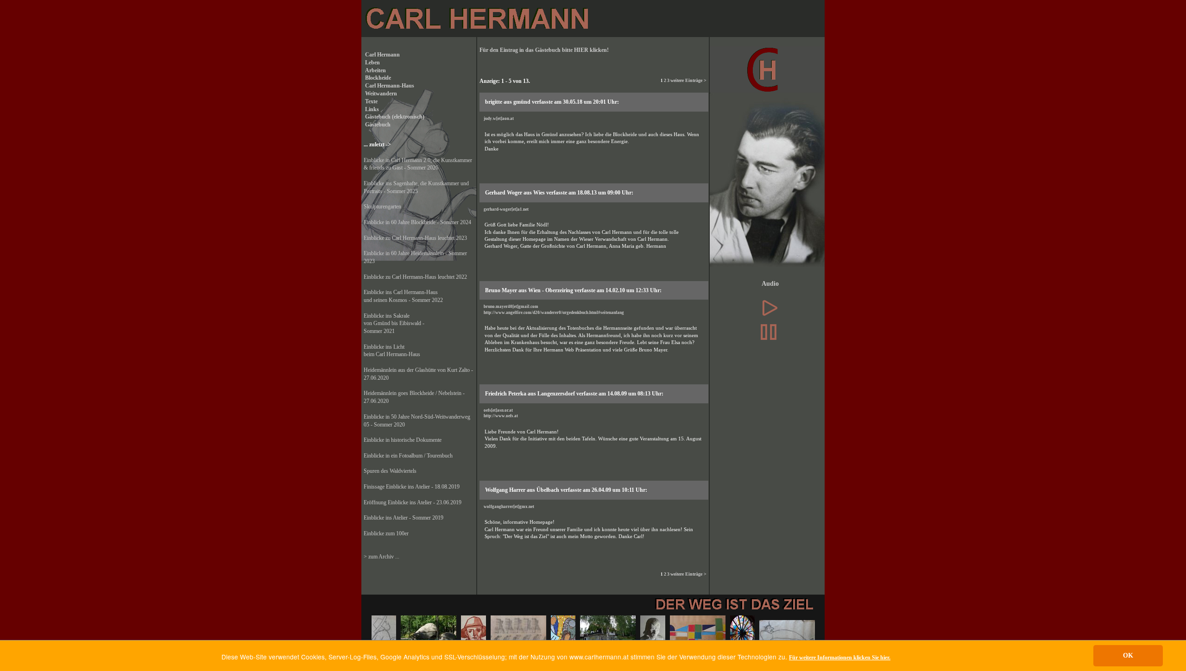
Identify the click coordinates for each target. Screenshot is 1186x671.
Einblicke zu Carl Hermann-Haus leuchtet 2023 (415, 238)
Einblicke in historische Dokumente (403, 440)
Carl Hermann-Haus (389, 85)
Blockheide (377, 78)
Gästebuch (377, 124)
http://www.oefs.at (501, 416)
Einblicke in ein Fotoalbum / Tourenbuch (408, 455)
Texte (371, 101)
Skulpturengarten (382, 206)
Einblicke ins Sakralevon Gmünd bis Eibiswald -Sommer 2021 (394, 324)
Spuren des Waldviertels (390, 471)
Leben (372, 62)
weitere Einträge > (688, 80)
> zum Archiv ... (381, 556)
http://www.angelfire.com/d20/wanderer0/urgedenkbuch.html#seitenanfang (554, 312)
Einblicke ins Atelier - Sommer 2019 (403, 517)
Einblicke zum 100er (386, 533)
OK (1128, 655)
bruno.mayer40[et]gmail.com (511, 306)
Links (371, 109)
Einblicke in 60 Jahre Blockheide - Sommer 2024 (417, 222)
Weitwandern (380, 93)
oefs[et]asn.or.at (498, 410)
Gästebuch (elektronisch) (394, 116)
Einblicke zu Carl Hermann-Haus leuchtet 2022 (415, 277)
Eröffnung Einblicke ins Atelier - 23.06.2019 (412, 502)
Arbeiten (375, 70)
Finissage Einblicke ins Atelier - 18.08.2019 (412, 486)
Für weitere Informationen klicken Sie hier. (839, 657)
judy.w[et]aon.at (499, 118)
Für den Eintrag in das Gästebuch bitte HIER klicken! (544, 50)
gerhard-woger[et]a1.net (506, 209)
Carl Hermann (382, 54)
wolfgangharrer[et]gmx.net (509, 506)
